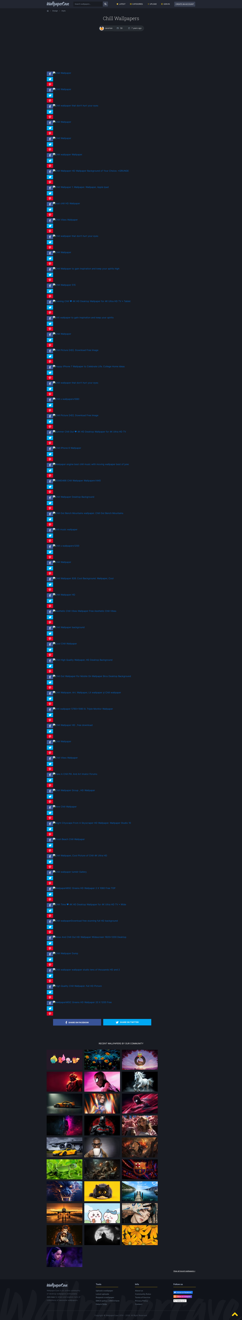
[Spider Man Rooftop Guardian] (139, 1113)
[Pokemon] (64, 1069)
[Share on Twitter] (50, 81)
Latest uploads (102, 1294)
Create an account (185, 4)
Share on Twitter (129, 1022)
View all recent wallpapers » (184, 1271)
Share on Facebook (78, 1022)
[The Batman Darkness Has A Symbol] (102, 1135)
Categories (137, 4)
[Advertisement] (121, 51)
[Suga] (139, 1223)
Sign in (167, 4)
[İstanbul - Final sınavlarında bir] (139, 1201)
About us (139, 1291)
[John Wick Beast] (64, 1135)
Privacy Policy (141, 1301)
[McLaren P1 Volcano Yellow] (64, 1157)
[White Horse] (139, 1091)
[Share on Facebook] (50, 76)
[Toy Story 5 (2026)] (139, 1069)
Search (105, 4)
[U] (102, 1245)
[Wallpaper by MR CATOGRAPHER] (139, 1245)
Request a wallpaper (105, 1297)
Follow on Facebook (184, 1292)
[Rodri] (64, 1245)
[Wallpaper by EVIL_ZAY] (64, 1091)
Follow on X (181, 1301)
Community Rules (143, 1294)
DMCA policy (102, 1301)
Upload (153, 4)
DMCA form (114, 1301)
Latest (122, 4)
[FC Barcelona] (139, 1179)
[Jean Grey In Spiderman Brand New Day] (102, 1113)
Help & (101, 1304)
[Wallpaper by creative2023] (139, 1135)
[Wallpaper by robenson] (102, 1069)
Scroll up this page (235, 1314)
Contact (138, 1304)
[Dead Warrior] (102, 1179)
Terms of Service (142, 1297)
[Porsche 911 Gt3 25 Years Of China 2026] (64, 1113)
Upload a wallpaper (104, 1291)
